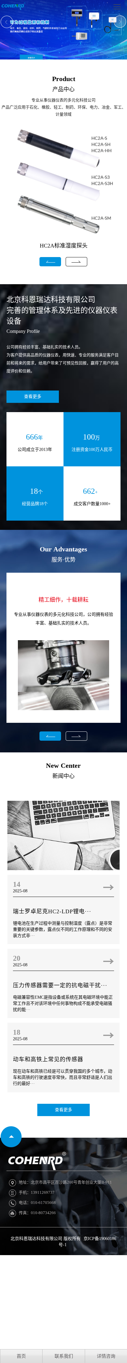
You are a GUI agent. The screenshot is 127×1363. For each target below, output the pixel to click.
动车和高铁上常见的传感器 (48, 1059)
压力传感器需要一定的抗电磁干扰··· (60, 985)
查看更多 (32, 396)
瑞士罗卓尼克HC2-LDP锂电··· (52, 911)
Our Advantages (63, 549)
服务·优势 (63, 560)
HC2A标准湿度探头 (64, 246)
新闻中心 (63, 776)
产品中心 (63, 89)
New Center (63, 765)
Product (63, 79)
